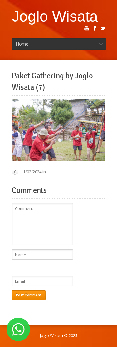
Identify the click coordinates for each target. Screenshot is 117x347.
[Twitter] (102, 28)
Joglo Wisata (55, 16)
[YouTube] (86, 28)
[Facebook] (94, 28)
